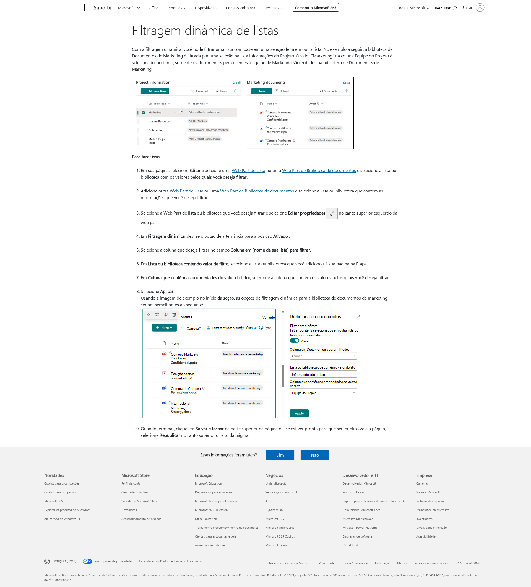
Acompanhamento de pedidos (141, 519)
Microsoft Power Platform (360, 527)
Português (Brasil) (64, 561)
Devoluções (129, 510)
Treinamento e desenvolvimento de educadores (227, 527)
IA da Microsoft (276, 483)
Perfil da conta (131, 483)
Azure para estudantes (210, 545)
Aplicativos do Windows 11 (62, 519)
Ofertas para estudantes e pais (215, 536)
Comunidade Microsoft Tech (361, 510)
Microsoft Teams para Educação (216, 501)
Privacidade (326, 563)
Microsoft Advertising (280, 527)
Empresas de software (357, 536)
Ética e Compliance (355, 563)
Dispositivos (204, 7)
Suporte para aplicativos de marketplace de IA (374, 501)
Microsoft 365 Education (211, 510)
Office (153, 7)
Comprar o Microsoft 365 (315, 7)
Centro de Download (135, 492)
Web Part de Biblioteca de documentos (319, 170)
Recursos (272, 7)
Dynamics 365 (275, 510)
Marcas (402, 563)
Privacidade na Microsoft (432, 510)
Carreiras (422, 483)
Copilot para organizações (61, 483)
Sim (280, 455)
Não (315, 455)
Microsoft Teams (277, 545)
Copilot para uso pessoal (60, 492)
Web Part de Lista (248, 170)
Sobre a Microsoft (428, 492)
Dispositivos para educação (213, 492)
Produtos (175, 7)
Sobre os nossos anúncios (432, 563)
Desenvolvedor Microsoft (359, 483)
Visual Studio (351, 545)
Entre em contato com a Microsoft (288, 563)
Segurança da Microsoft (281, 492)
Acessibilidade (426, 536)
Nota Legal (382, 563)
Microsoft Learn (353, 492)
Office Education (206, 519)
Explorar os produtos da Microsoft (67, 510)
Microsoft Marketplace (358, 519)
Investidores (424, 519)
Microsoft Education (208, 483)
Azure (269, 501)
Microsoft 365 (129, 7)
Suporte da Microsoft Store (139, 501)
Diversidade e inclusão (431, 527)
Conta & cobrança (240, 7)
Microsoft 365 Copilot (280, 536)
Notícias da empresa (430, 501)
